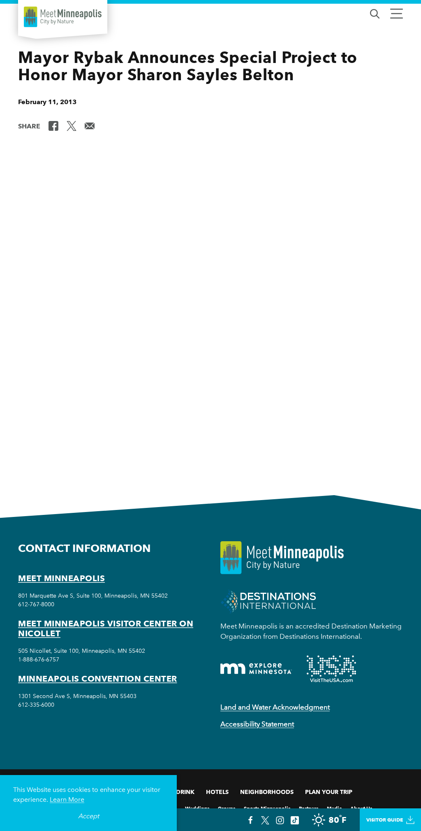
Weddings (197, 808)
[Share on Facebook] (53, 125)
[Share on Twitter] (71, 125)
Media (334, 808)
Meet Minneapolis (61, 578)
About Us (361, 808)
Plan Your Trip (328, 792)
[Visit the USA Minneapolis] (331, 668)
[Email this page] (90, 125)
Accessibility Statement (257, 724)
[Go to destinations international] (268, 600)
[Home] (63, 17)
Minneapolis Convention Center (97, 679)
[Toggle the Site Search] (374, 13)
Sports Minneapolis (267, 808)
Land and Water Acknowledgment (275, 707)
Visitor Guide (384, 820)
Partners (309, 808)
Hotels (217, 792)
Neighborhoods (267, 792)
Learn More (67, 799)
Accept (88, 816)
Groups (227, 808)
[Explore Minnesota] (256, 668)
